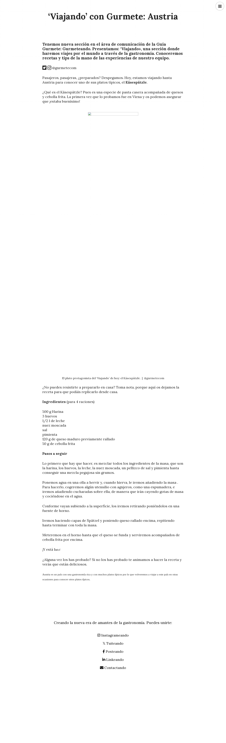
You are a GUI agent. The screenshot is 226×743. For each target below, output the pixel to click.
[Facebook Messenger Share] (54, 36)
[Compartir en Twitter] (79, 36)
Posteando (114, 651)
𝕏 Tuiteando (113, 643)
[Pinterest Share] (62, 36)
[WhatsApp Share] (71, 36)
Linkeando (114, 659)
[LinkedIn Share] (88, 36)
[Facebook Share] (45, 36)
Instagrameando (114, 635)
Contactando (114, 667)
